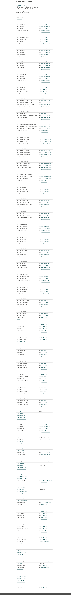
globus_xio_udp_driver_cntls (45, 265)
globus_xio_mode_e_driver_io (21, 474)
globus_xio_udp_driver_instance (21, 578)
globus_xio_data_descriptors (21, 341)
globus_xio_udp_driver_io (20, 580)
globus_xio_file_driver (20, 409)
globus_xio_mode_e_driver (21, 463)
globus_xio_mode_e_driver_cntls (46, 135)
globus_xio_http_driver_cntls (45, 100)
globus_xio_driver (19, 343)
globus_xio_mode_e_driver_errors (46, 480)
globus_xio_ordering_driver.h (21, 489)
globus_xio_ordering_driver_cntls (46, 163)
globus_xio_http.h (44, 322)
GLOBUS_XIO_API (19, 19)
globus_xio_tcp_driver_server (21, 556)
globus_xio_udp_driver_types (45, 293)
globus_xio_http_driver (44, 130)
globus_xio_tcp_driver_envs (21, 548)
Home (32, 593)
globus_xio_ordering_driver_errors (46, 159)
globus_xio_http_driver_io (20, 448)
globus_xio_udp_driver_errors (45, 267)
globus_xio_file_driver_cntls (45, 30)
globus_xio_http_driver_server (21, 450)
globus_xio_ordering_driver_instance (22, 496)
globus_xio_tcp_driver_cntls (45, 187)
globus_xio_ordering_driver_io (21, 498)
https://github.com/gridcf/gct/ (20, 5)
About (38, 593)
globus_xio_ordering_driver (21, 487)
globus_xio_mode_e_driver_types (22, 478)
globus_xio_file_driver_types (45, 22)
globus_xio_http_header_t (20, 456)
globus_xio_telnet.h (19, 563)
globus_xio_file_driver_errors (21, 417)
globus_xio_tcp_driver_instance (21, 552)
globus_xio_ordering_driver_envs (22, 493)
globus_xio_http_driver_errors (45, 109)
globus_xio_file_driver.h (20, 411)
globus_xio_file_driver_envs (21, 415)
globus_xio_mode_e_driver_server (22, 476)
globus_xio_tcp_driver (20, 543)
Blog (35, 593)
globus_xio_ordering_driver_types (22, 500)
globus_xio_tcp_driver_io (20, 554)
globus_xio (18, 319)
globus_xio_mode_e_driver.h (21, 465)
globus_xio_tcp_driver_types (45, 228)
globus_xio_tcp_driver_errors (45, 185)
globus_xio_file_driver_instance (21, 419)
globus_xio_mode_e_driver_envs (21, 469)
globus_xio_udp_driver (20, 569)
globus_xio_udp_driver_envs (21, 574)
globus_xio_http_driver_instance (21, 446)
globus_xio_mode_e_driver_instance (22, 472)
